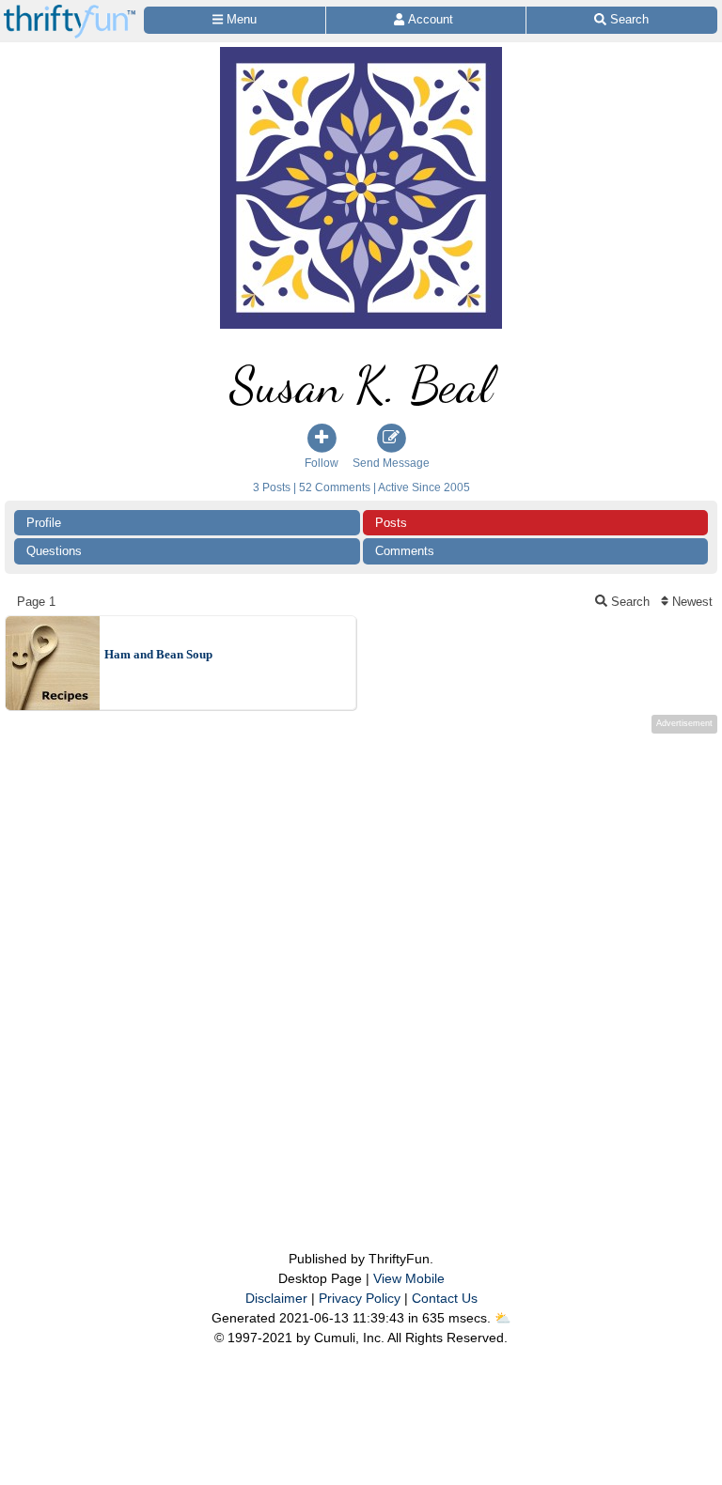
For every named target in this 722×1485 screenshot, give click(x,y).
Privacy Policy (359, 1298)
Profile (43, 523)
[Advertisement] (361, 954)
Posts (391, 523)
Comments (404, 551)
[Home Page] (69, 11)
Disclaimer (276, 1298)
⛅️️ (502, 1317)
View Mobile (409, 1278)
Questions (54, 551)
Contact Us (445, 1298)
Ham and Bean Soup (158, 654)
